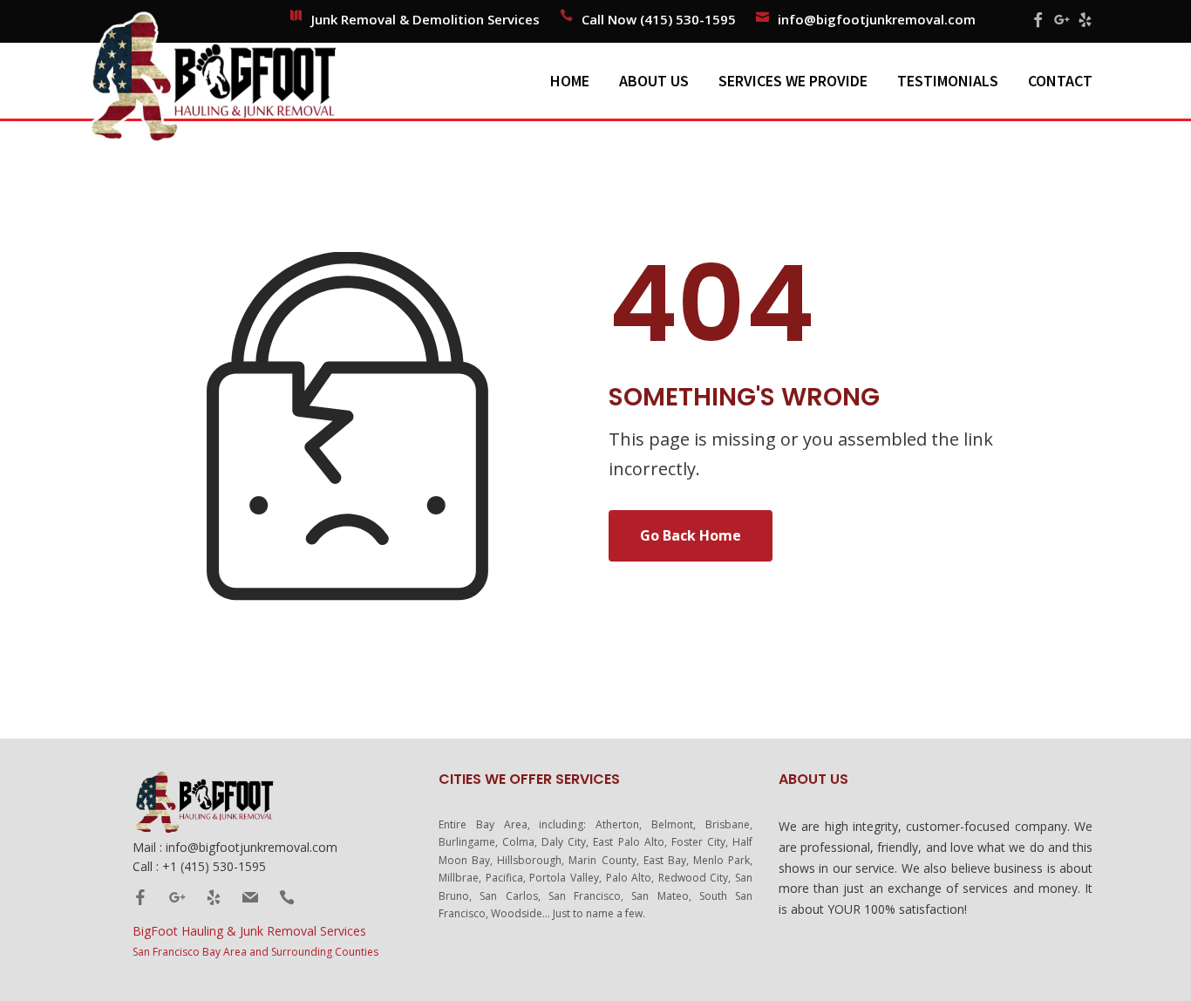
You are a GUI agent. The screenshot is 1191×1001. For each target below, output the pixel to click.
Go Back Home (690, 535)
